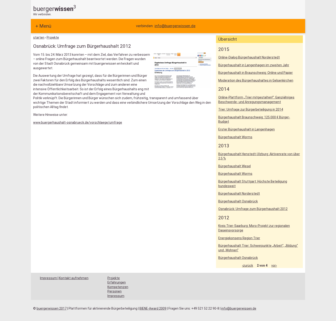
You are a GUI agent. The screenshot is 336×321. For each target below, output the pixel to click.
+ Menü (43, 26)
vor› (274, 265)
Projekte (53, 37)
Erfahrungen (116, 282)
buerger (54, 9)
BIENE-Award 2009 (152, 308)
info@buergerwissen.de (175, 26)
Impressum (115, 296)
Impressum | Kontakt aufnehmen (64, 278)
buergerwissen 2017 (52, 308)
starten (38, 37)
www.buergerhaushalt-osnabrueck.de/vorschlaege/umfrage (77, 122)
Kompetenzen (117, 287)
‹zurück (247, 265)
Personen (114, 291)
